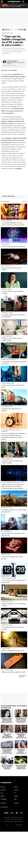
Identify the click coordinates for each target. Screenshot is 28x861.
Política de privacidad (16, 848)
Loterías (16, 832)
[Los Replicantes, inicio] (14, 2)
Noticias (3, 816)
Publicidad (20, 846)
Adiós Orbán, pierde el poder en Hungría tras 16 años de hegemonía (7, 796)
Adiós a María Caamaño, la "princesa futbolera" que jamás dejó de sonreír (7, 765)
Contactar (7, 848)
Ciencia (16, 819)
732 (23, 842)
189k (9, 842)
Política (16, 816)
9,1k (19, 842)
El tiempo (3, 832)
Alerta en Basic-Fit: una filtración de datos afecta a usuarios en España (7, 780)
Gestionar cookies (18, 850)
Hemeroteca (4, 836)
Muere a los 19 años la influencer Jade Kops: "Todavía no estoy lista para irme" (7, 749)
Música (2, 825)
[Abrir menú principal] (2, 2)
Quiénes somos (7, 846)
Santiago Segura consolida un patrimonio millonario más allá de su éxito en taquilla (21, 765)
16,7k (14, 842)
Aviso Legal (14, 846)
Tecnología (3, 828)
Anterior (6, 31)
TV (15, 822)
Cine (2, 822)
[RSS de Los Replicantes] (5, 842)
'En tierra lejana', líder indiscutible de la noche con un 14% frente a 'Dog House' (13, 6)
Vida (15, 828)
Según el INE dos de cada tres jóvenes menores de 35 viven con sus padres (21, 749)
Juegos (16, 825)
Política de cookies (8, 850)
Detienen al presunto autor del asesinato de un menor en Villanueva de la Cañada (21, 796)
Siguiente (21, 31)
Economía (3, 819)
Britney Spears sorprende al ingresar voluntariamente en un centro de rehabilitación (21, 780)
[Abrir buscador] (23, 2)
